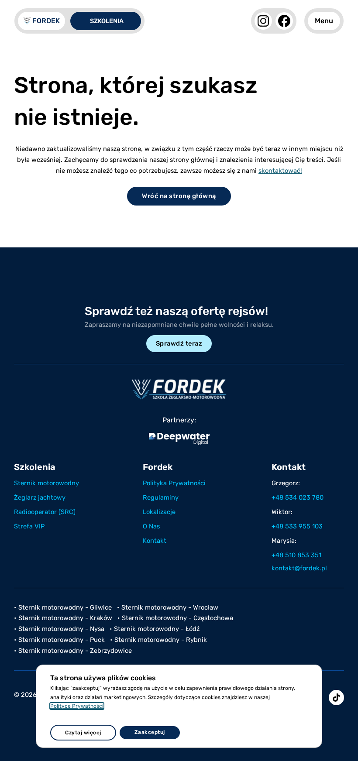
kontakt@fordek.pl (299, 568)
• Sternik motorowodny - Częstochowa (175, 618)
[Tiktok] (336, 697)
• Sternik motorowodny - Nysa (59, 629)
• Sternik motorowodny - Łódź (155, 629)
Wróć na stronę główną (179, 196)
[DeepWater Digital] (179, 439)
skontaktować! (280, 171)
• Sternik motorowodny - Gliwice (63, 607)
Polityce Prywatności (76, 706)
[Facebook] (284, 21)
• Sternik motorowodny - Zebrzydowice (73, 651)
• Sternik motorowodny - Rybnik (158, 640)
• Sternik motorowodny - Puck (59, 640)
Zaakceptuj (149, 732)
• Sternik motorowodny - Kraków (63, 618)
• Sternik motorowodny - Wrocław (167, 607)
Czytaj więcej (83, 733)
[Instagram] (263, 21)
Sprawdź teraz (179, 343)
